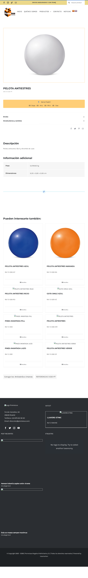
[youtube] (18, 428)
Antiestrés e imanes (24, 377)
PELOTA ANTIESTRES (56, 321)
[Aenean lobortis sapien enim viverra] (22, 460)
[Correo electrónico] (83, 128)
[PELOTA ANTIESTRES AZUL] (23, 243)
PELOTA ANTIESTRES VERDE (59, 348)
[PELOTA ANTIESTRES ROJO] (23, 288)
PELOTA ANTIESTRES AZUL (17, 266)
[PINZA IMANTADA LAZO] (23, 343)
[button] (44, 117)
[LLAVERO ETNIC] (66, 412)
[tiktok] (12, 2)
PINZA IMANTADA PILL (15, 321)
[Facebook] (71, 128)
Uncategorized (6, 486)
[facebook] (4, 2)
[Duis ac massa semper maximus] (22, 509)
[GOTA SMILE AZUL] (65, 288)
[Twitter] (75, 128)
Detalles (23, 282)
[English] (76, 11)
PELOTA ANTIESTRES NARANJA (61, 266)
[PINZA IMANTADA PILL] (23, 316)
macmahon (44, 556)
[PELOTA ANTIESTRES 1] (44, 55)
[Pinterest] (79, 128)
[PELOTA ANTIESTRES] (65, 316)
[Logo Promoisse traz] (9, 8)
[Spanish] (73, 11)
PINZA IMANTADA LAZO (15, 348)
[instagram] (8, 2)
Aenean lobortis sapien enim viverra (15, 483)
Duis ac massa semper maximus (14, 533)
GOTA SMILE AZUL (55, 294)
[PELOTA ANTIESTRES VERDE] (65, 343)
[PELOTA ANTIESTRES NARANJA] (65, 243)
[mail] (16, 2)
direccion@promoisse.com (20, 421)
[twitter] (10, 428)
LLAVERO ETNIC (54, 418)
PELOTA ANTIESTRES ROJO (17, 294)
